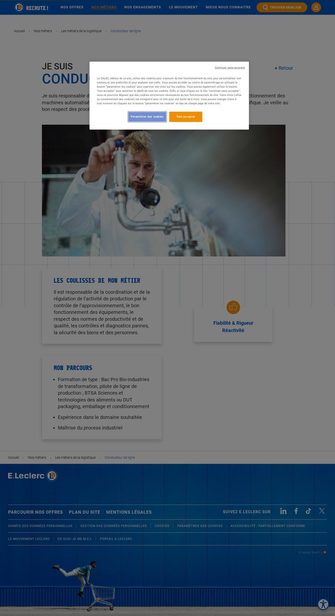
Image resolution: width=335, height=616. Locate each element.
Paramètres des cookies (147, 116)
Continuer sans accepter (230, 67)
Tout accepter (185, 116)
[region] (169, 96)
